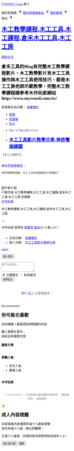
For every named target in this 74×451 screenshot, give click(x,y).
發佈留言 (8, 279)
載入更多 (8, 256)
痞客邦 (28, 227)
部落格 (13, 119)
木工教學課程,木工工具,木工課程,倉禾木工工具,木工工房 (36, 38)
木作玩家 (11, 165)
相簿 (12, 114)
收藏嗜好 (33, 107)
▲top (5, 249)
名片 (12, 123)
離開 (21, 443)
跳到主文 (8, 57)
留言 (20, 165)
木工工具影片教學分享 (40, 242)
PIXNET (18, 394)
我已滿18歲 (9, 443)
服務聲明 (41, 398)
